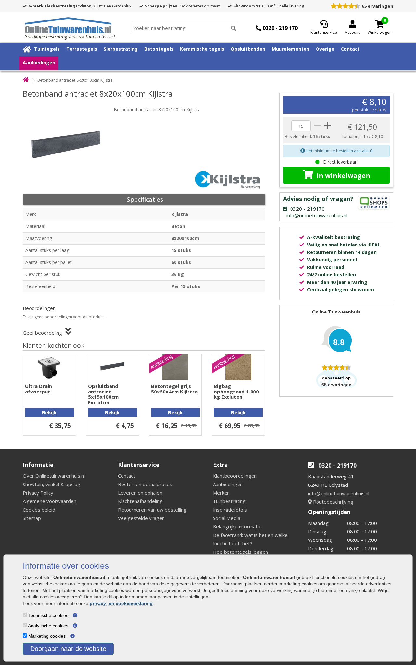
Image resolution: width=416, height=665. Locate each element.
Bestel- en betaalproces (145, 484)
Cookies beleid (39, 509)
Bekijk (49, 412)
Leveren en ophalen (140, 492)
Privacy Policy (38, 492)
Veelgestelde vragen (141, 518)
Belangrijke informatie (237, 526)
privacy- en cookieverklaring (121, 603)
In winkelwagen (343, 175)
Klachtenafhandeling (140, 501)
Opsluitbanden (248, 49)
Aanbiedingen (39, 63)
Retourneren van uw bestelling (152, 509)
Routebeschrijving (332, 502)
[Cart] (380, 24)
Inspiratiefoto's (230, 509)
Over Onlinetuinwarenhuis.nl (54, 475)
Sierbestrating (121, 49)
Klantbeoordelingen (235, 475)
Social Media (226, 518)
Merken (221, 492)
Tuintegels (47, 49)
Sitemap (32, 518)
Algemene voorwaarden (49, 501)
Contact (350, 49)
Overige (325, 49)
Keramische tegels (202, 49)
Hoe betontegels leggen (240, 552)
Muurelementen (290, 49)
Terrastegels (81, 49)
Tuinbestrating (229, 501)
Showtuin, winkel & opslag (51, 484)
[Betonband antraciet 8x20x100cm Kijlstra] (69, 143)
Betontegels (159, 49)
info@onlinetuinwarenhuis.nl (338, 493)
